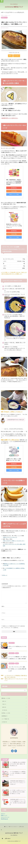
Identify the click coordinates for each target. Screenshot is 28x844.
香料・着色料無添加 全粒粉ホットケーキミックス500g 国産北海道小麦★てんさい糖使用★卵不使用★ (13, 182)
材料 (10, 55)
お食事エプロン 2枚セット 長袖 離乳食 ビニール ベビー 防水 (13, 459)
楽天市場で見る (14, 187)
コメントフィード (5, 817)
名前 (3, 606)
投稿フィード (4, 815)
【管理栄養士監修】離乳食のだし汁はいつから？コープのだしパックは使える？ (17, 782)
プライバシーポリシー (14, 826)
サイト (3, 619)
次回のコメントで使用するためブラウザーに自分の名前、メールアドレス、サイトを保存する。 (13, 626)
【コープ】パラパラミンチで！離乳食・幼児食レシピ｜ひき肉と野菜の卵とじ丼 (17, 669)
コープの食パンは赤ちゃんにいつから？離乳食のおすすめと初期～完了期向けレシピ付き (17, 791)
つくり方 (16, 55)
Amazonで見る (14, 191)
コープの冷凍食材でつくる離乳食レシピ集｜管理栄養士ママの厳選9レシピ (17, 773)
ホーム (6, 826)
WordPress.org (4, 819)
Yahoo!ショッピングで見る (14, 194)
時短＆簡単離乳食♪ (14, 835)
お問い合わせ (21, 826)
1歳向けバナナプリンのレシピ (10, 537)
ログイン (3, 813)
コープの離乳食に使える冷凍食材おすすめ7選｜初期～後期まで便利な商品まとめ (17, 763)
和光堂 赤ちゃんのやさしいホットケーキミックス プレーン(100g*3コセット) (14, 225)
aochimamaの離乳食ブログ (14, 7)
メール (3, 613)
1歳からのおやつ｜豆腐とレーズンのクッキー (13, 540)
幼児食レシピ (4, 575)
